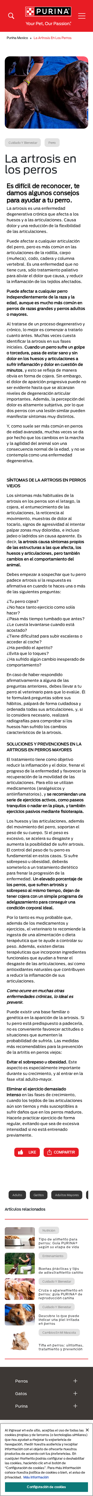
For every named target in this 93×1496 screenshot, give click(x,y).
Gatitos (39, 1195)
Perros (21, 1381)
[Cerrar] (87, 1430)
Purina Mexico (17, 38)
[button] (81, 16)
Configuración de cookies (46, 1487)
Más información (36, 1477)
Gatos (21, 1393)
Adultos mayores (66, 1195)
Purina (21, 1406)
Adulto (17, 1195)
